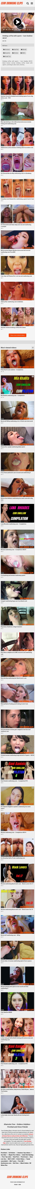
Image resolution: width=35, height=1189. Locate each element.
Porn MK (20, 1161)
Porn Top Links (6, 1157)
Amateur (7, 49)
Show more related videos (17, 335)
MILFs (23, 53)
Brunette (7, 53)
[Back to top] (32, 1185)
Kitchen (16, 53)
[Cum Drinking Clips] (12, 3)
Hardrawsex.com (6, 1163)
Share (5, 45)
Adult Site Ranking (27, 1155)
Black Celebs (24, 1163)
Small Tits (8, 56)
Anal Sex (16, 49)
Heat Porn (16, 1157)
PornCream (24, 1157)
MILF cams (13, 1161)
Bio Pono (16, 1163)
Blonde (24, 49)
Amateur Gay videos (23, 1153)
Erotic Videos (20, 1159)
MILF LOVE (11, 1159)
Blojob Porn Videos (14, 1155)
